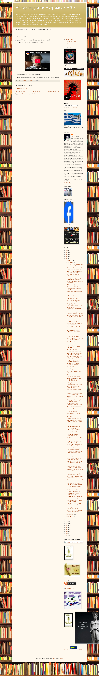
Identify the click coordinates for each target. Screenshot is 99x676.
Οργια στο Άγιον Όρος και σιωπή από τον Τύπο (75, 470)
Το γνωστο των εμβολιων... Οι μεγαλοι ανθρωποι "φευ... (74, 451)
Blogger (61, 658)
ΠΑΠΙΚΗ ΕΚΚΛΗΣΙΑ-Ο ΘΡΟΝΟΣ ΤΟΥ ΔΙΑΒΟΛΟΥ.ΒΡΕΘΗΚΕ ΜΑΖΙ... (75, 317)
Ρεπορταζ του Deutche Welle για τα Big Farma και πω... (74, 507)
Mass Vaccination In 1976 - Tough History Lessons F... (74, 500)
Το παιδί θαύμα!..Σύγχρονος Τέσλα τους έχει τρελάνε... (74, 417)
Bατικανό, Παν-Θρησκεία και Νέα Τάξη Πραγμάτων (74, 458)
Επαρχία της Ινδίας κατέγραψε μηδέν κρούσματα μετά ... (74, 268)
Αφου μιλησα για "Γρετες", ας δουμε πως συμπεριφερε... (74, 425)
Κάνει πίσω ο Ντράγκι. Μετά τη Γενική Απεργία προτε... (75, 339)
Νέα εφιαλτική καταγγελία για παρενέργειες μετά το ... (75, 445)
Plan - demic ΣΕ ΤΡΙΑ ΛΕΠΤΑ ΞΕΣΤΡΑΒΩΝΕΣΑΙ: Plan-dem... (75, 483)
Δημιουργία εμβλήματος (68, 224)
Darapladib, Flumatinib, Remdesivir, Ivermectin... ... (75, 282)
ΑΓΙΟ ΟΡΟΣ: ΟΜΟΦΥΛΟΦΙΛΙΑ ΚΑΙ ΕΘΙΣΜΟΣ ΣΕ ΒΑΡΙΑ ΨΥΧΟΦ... (74, 463)
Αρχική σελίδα (36, 91)
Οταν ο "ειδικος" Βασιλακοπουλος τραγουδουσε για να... (75, 477)
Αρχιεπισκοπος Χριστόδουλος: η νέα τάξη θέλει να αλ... (74, 455)
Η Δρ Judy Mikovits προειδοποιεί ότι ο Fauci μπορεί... (74, 407)
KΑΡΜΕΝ (75, 135)
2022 (67, 256)
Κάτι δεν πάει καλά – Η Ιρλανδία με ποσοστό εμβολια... (75, 265)
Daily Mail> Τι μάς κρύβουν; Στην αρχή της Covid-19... (75, 387)
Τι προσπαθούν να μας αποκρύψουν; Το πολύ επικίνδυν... (73, 368)
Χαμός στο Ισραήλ (71, 295)
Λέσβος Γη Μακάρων (71, 43)
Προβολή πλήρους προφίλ (70, 183)
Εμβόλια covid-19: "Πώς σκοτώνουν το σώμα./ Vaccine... (75, 404)
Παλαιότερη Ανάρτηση (53, 91)
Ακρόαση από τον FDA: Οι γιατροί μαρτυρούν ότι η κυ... (75, 364)
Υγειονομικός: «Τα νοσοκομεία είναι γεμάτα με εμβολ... (74, 375)
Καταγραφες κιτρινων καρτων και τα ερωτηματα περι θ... (74, 511)
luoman (53, 658)
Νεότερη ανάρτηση (20, 91)
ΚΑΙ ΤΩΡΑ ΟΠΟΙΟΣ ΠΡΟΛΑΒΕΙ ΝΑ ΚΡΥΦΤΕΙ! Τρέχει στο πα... (75, 497)
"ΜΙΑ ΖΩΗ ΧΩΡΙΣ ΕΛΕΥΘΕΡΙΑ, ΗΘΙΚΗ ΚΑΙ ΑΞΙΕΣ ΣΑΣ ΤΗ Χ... (75, 421)
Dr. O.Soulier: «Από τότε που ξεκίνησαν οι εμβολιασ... (74, 372)
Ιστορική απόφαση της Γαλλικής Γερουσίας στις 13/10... (75, 335)
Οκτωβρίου (70, 262)
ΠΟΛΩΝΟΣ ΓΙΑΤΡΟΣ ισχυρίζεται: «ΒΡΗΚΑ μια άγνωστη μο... (74, 309)
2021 (67, 258)
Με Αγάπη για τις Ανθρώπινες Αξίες (45, 7)
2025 (67, 252)
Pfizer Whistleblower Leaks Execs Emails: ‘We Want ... (74, 327)
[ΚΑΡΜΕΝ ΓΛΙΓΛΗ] (68, 222)
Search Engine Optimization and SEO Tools (74, 650)
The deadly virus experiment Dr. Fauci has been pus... (74, 494)
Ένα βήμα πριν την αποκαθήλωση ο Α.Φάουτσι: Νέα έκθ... (75, 278)
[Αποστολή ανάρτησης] (37, 80)
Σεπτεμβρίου (70, 514)
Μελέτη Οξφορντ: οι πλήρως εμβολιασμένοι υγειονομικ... (74, 383)
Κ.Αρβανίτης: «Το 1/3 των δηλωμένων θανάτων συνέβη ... (75, 304)
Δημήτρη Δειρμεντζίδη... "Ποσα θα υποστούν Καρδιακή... (74, 353)
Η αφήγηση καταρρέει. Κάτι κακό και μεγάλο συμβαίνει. (75, 410)
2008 (67, 535)
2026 (67, 250)
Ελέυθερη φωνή (69, 39)
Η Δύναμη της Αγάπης (71, 41)
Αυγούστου (70, 516)
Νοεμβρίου (70, 260)
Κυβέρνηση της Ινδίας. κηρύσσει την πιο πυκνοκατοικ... (75, 360)
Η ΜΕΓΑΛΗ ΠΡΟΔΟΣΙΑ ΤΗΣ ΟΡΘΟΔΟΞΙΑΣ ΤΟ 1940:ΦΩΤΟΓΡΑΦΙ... (74, 379)
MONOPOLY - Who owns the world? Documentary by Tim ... (75, 320)
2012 (67, 527)
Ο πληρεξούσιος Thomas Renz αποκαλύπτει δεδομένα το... (74, 414)
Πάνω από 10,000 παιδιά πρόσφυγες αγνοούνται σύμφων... (73, 331)
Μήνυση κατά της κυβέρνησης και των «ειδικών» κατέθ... (75, 448)
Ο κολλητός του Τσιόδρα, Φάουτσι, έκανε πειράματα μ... (75, 275)
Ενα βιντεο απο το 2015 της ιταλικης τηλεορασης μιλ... (74, 490)
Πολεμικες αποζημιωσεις (73, 284)
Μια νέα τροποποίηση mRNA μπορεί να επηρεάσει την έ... (74, 390)
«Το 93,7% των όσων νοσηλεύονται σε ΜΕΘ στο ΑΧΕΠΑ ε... (74, 346)
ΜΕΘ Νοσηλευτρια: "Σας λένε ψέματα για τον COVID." (74, 357)
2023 (67, 254)
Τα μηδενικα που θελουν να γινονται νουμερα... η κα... (74, 487)
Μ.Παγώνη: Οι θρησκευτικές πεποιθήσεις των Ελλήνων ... (74, 301)
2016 (67, 519)
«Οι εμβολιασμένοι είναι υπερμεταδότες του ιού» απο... (75, 342)
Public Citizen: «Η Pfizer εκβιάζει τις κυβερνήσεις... (74, 292)
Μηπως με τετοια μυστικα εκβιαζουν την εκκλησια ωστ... (75, 466)
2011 (67, 529)
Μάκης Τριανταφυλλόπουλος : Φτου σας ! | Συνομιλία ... (74, 441)
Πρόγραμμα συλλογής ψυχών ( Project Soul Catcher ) (74, 400)
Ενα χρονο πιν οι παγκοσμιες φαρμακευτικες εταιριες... (74, 473)
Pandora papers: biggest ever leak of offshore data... (75, 480)
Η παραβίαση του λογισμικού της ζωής (75, 397)
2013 (67, 525)
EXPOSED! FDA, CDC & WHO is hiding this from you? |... (74, 504)
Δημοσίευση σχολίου (22, 88)
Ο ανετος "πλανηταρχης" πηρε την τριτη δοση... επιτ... (74, 393)
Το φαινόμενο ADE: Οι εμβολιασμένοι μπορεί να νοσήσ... (74, 288)
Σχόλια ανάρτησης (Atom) (28, 94)
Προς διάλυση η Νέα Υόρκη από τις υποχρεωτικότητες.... (74, 271)
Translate (75, 107)
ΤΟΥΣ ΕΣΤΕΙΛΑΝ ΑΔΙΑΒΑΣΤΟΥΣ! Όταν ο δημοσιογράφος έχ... (73, 430)
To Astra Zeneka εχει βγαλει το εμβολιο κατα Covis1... (74, 324)
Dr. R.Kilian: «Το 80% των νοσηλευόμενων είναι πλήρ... (74, 350)
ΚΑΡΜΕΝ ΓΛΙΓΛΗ (67, 201)
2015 (67, 521)
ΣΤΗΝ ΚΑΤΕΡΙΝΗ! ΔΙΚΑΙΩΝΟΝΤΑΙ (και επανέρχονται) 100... (72, 434)
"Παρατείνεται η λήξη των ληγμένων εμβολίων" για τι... (75, 312)
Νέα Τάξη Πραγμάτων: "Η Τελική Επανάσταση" (75, 438)
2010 (67, 531)
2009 (67, 533)
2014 (67, 523)
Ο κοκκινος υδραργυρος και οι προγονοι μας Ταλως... (74, 297)
